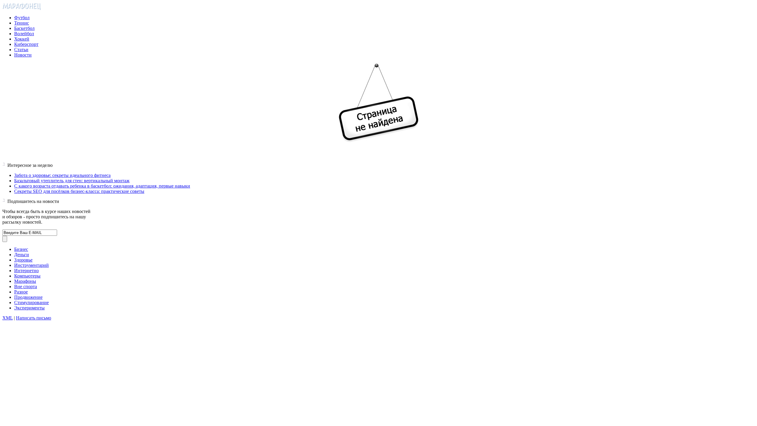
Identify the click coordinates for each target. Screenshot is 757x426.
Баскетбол (24, 28)
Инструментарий (31, 265)
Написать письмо (33, 317)
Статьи (21, 49)
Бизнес (21, 249)
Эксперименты (29, 307)
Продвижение (28, 297)
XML (7, 317)
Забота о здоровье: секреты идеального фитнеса (62, 175)
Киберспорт (26, 44)
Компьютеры (27, 275)
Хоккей (21, 38)
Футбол (22, 17)
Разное (21, 291)
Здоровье (23, 259)
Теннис (21, 22)
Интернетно (26, 270)
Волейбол (24, 33)
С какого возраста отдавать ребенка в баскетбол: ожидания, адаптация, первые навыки (102, 185)
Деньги (21, 254)
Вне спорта (25, 286)
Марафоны (25, 281)
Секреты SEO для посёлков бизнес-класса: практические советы (79, 191)
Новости (23, 54)
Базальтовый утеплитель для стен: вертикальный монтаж (72, 180)
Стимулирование (31, 302)
